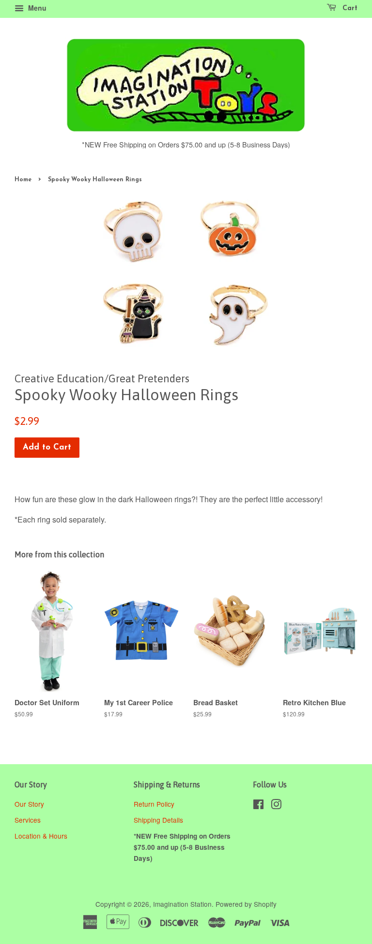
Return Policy (155, 804)
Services (28, 820)
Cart (348, 8)
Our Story (29, 804)
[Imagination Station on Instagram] (276, 806)
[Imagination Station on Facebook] (258, 806)
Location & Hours (41, 836)
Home (23, 180)
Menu (36, 8)
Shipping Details (159, 820)
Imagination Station (182, 904)
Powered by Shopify (246, 904)
